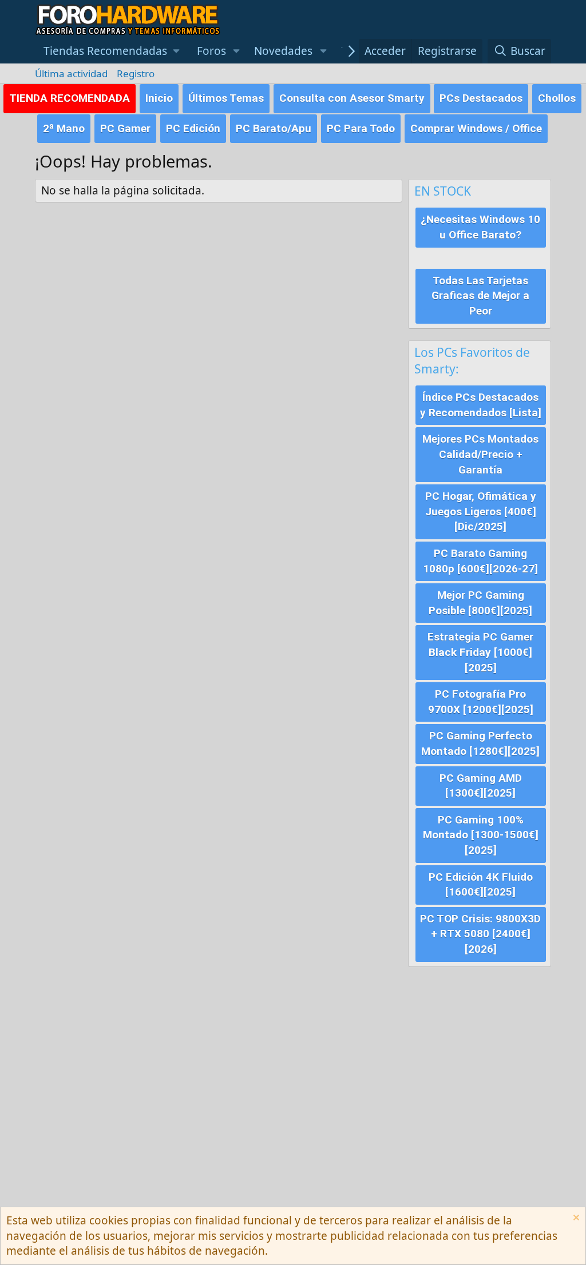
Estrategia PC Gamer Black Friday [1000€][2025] (480, 652)
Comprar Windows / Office (476, 128)
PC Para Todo (361, 128)
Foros (211, 50)
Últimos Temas (226, 98)
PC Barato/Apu (273, 128)
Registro (136, 73)
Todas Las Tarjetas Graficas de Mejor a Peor (480, 295)
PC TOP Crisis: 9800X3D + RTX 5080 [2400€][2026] (480, 934)
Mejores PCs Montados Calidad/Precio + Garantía (480, 454)
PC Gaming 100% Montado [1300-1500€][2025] (481, 835)
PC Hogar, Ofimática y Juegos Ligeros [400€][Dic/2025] (480, 511)
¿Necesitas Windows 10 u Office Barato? (480, 227)
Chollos (557, 98)
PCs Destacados (481, 98)
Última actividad (71, 73)
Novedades (283, 50)
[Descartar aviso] (575, 1219)
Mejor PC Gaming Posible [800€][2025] (480, 602)
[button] (111, 51)
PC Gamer (125, 128)
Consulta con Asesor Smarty (352, 98)
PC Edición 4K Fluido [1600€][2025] (481, 884)
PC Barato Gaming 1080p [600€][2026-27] (480, 561)
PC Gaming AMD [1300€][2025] (481, 785)
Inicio (159, 98)
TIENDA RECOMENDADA (69, 98)
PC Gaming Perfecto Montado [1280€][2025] (480, 743)
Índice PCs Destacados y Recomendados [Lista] (480, 405)
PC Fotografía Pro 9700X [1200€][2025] (480, 701)
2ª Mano (64, 128)
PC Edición (193, 128)
